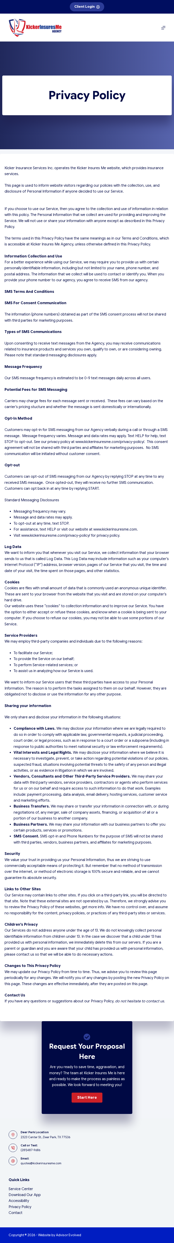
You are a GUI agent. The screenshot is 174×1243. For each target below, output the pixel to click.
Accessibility (19, 1201)
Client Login (84, 7)
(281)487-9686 (30, 1150)
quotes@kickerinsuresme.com (41, 1163)
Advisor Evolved (68, 1235)
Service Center (21, 1189)
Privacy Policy (20, 1207)
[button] (87, 1098)
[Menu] (163, 28)
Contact (15, 1213)
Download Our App (25, 1195)
